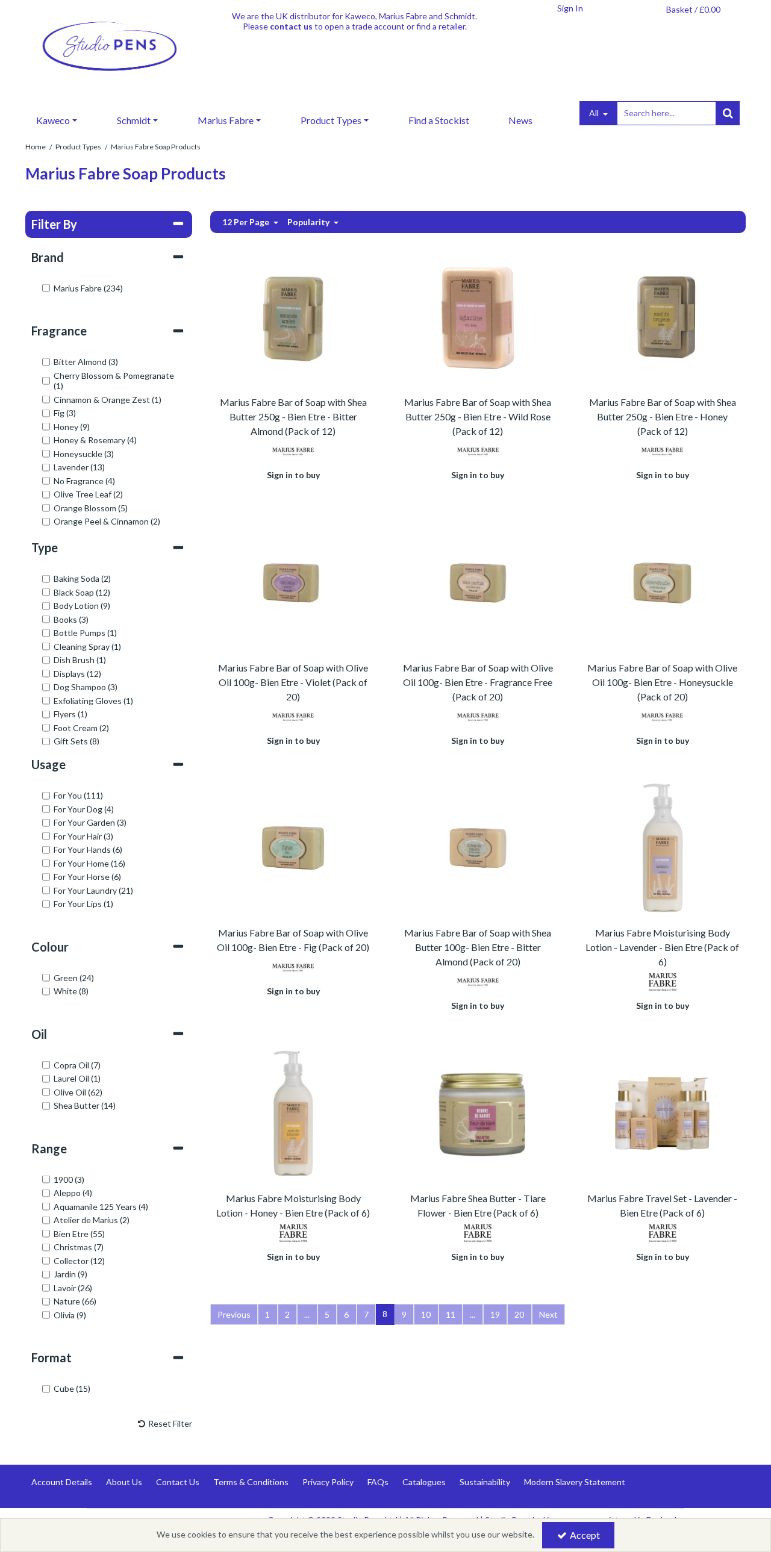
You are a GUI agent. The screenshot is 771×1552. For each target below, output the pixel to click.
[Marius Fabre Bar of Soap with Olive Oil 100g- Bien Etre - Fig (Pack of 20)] (293, 846)
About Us (124, 1482)
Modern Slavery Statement (574, 1482)
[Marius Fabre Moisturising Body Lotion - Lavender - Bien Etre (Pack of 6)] (662, 846)
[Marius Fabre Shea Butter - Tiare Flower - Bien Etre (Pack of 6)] (478, 1112)
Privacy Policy (328, 1482)
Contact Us (177, 1482)
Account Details (61, 1482)
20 (519, 1314)
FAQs (378, 1482)
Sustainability (485, 1482)
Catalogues (424, 1482)
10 (426, 1314)
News (520, 120)
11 (450, 1314)
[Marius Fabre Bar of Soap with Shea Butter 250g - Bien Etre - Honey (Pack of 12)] (662, 316)
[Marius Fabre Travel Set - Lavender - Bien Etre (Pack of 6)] (662, 1112)
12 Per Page (246, 222)
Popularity (309, 222)
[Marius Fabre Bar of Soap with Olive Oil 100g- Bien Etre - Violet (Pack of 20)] (293, 581)
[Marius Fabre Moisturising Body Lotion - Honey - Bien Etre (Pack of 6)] (293, 1112)
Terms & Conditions (251, 1482)
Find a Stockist (438, 120)
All (595, 113)
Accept (585, 1535)
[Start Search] (728, 113)
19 (495, 1314)
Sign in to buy (293, 475)
